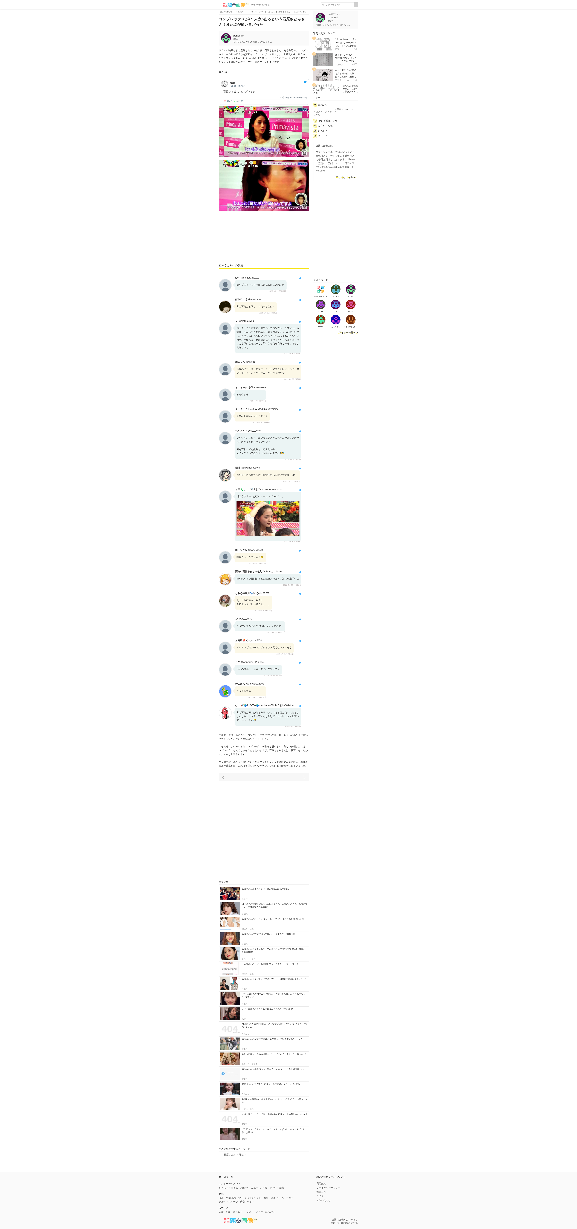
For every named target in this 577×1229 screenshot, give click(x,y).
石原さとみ (230, 1154)
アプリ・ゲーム (342, 80)
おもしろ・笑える (249, 1064)
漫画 (221, 1197)
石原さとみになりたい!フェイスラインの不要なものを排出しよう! (273, 919)
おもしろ (323, 130)
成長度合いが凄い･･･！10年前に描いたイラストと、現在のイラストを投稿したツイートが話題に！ (346, 60)
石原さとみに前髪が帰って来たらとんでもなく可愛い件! (268, 934)
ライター (321, 1196)
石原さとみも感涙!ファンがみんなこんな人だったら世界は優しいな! (274, 1069)
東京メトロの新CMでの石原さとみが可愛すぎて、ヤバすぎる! (271, 1084)
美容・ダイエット (343, 110)
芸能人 (245, 914)
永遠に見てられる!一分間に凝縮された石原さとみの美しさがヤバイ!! (274, 1114)
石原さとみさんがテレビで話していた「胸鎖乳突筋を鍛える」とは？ (274, 979)
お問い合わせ (323, 1200)
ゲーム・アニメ (285, 1197)
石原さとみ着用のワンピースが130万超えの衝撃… (265, 889)
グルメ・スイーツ (228, 1201)
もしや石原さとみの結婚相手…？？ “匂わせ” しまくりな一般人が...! (274, 1054)
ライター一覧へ (347, 332)
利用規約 (321, 1183)
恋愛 (244, 1019)
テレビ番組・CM (328, 120)
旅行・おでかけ (246, 1197)
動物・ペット (247, 1201)
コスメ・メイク (248, 959)
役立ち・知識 (247, 929)
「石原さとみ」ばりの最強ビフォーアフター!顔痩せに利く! (270, 964)
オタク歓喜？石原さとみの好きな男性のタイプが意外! (267, 1009)
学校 (265, 1187)
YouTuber (230, 1197)
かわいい (246, 1034)
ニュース (246, 898)
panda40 (238, 35)
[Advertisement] (264, 239)
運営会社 (321, 1191)
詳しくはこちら (344, 177)
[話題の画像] (234, 4)
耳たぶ (242, 1154)
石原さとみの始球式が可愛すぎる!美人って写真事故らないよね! (272, 1039)
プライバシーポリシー (328, 1187)
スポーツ (244, 1187)
